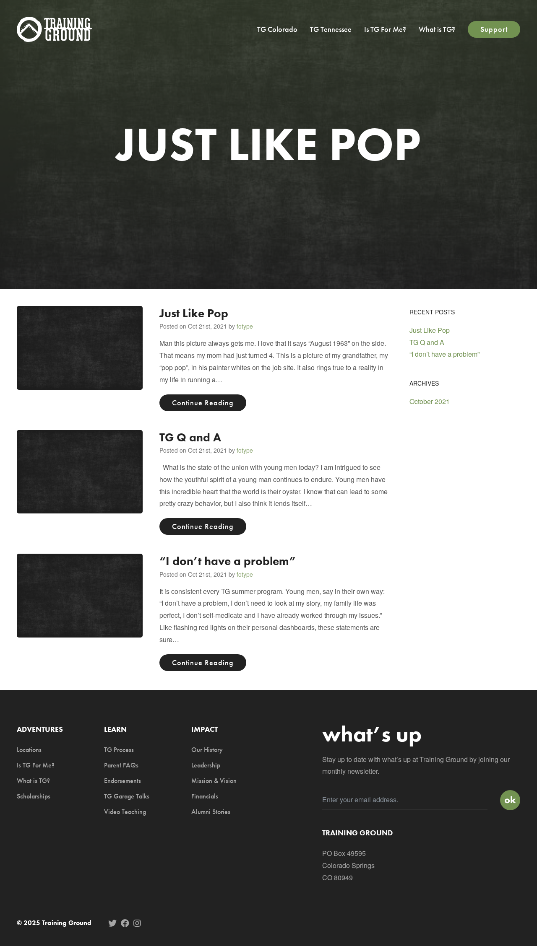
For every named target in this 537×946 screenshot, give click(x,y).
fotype (245, 326)
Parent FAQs (121, 765)
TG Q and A (190, 437)
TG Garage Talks (126, 796)
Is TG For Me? (385, 29)
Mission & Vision (214, 780)
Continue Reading (203, 402)
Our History (207, 749)
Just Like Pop (193, 313)
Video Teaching (125, 811)
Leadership (205, 765)
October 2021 (429, 401)
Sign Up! (510, 800)
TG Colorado (277, 29)
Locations (29, 749)
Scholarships (33, 796)
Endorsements (122, 780)
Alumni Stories (210, 811)
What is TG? (437, 29)
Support (494, 29)
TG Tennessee (331, 29)
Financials (204, 796)
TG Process (119, 749)
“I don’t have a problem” (227, 561)
